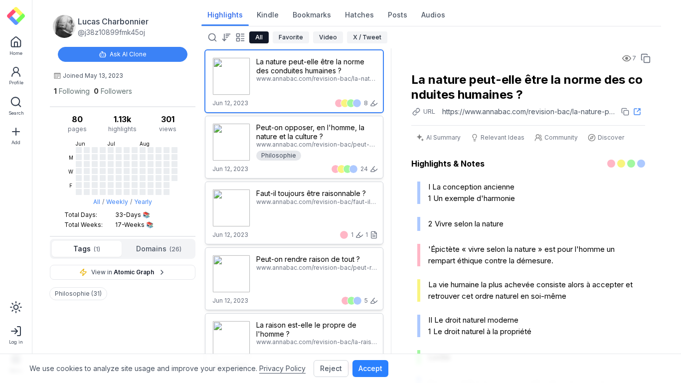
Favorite (291, 37)
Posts (397, 14)
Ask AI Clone (128, 54)
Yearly (143, 201)
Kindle (268, 14)
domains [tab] (158, 248)
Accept (370, 368)
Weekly (117, 201)
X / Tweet (367, 37)
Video (328, 37)
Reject (331, 368)
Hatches (359, 14)
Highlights (225, 14)
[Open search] (211, 37)
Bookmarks (312, 14)
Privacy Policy (282, 368)
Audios (433, 14)
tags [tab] (86, 248)
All (96, 201)
